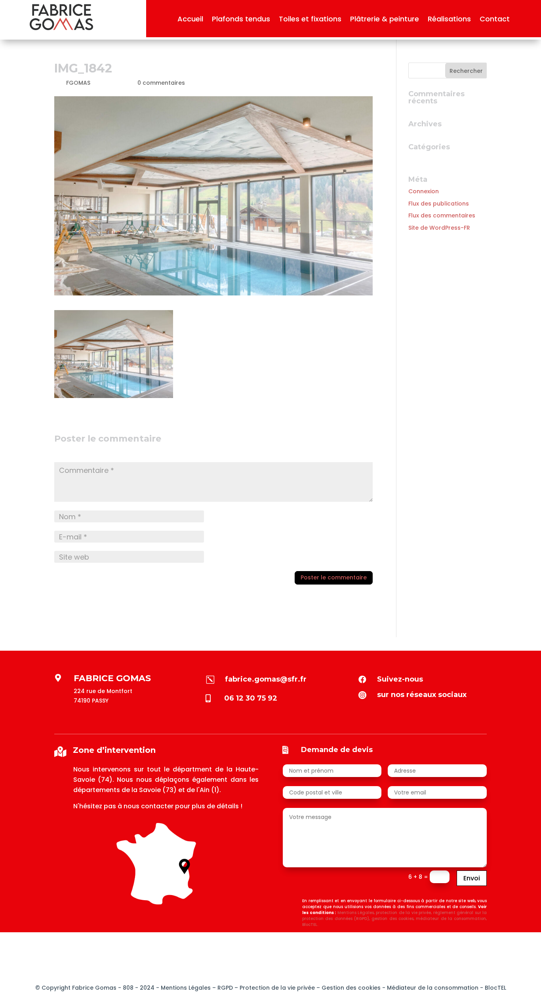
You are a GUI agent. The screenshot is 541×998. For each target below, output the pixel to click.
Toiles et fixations (310, 20)
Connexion (423, 191)
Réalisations (449, 20)
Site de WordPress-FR (439, 228)
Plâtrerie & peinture (384, 20)
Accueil (190, 20)
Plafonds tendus (241, 20)
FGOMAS (78, 83)
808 (127, 988)
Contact (495, 20)
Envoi (471, 878)
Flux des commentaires (441, 215)
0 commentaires (161, 83)
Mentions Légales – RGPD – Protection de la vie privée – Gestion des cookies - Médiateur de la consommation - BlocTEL (333, 988)
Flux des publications (438, 204)
